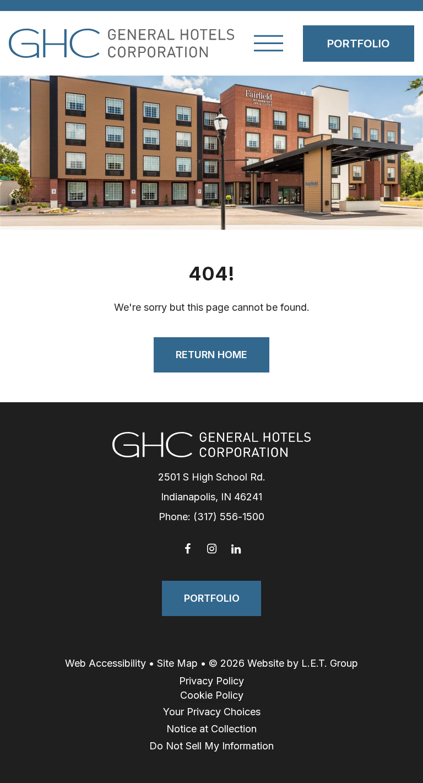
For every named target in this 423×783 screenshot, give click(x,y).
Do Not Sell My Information (211, 746)
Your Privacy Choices (212, 711)
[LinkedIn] (236, 549)
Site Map (177, 663)
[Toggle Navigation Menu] (268, 43)
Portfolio (358, 43)
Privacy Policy (211, 681)
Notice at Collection (211, 729)
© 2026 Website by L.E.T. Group (283, 663)
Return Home (211, 354)
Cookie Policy (211, 695)
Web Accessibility (105, 663)
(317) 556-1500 (228, 516)
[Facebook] (187, 549)
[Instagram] (211, 549)
